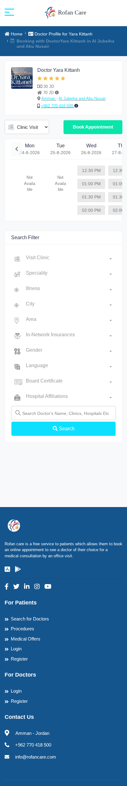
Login (16, 648)
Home (16, 33)
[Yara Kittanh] (22, 88)
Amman (48, 98)
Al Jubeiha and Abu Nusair (82, 98)
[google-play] (18, 569)
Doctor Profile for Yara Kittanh (62, 33)
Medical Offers (25, 638)
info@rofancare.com (35, 756)
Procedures (22, 628)
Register (19, 658)
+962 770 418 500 (57, 106)
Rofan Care (71, 12)
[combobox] (69, 259)
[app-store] (7, 569)
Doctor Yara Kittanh (58, 70)
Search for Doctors (30, 618)
